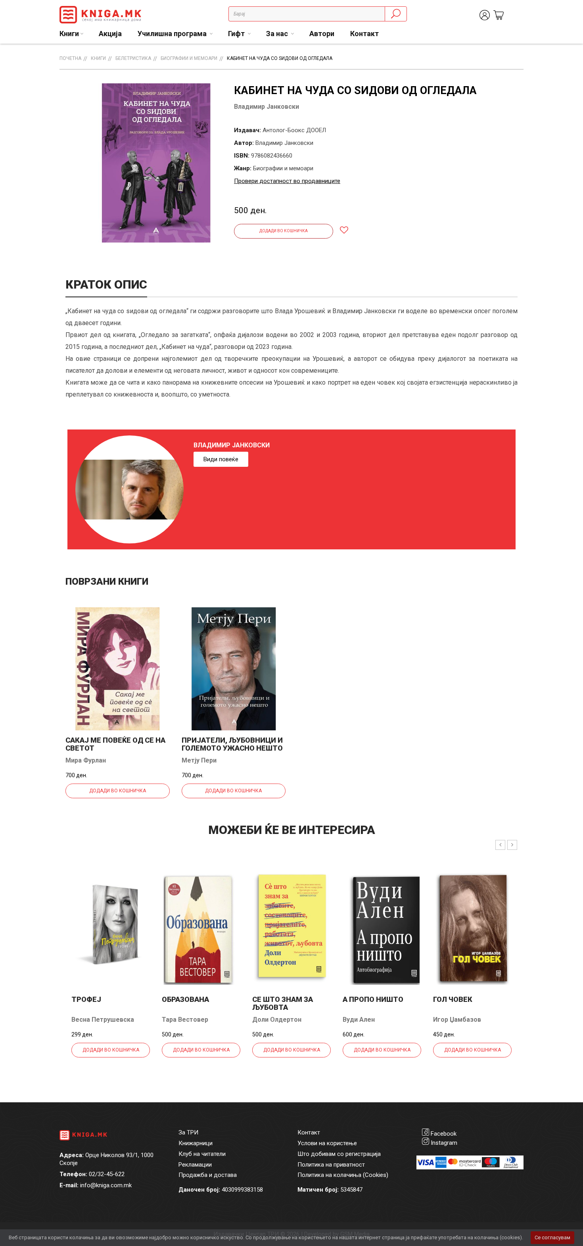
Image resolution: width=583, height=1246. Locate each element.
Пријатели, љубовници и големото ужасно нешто (232, 744)
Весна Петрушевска (102, 1019)
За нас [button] (278, 33)
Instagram (444, 1142)
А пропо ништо (373, 999)
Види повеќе (220, 459)
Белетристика (133, 58)
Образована (185, 999)
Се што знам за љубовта (282, 1003)
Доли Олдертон (276, 1019)
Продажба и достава (207, 1175)
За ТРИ (188, 1132)
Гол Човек (452, 999)
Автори (321, 33)
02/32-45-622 (107, 1174)
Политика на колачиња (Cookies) (342, 1175)
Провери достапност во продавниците (287, 181)
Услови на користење (327, 1143)
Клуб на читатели (202, 1153)
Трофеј (86, 999)
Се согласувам (552, 1237)
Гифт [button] (237, 33)
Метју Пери (199, 760)
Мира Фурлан (85, 760)
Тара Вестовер (185, 1019)
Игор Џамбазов (457, 1019)
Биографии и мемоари (189, 58)
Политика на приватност (331, 1164)
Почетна (70, 58)
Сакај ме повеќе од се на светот (115, 744)
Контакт (364, 33)
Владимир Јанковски (266, 106)
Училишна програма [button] (173, 33)
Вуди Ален (359, 1019)
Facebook (443, 1133)
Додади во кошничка (283, 231)
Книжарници (195, 1143)
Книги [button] (69, 33)
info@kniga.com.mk (106, 1185)
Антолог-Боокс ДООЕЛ (294, 130)
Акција (110, 33)
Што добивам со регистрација (339, 1153)
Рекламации (195, 1164)
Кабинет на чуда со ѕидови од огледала (279, 58)
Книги (98, 58)
